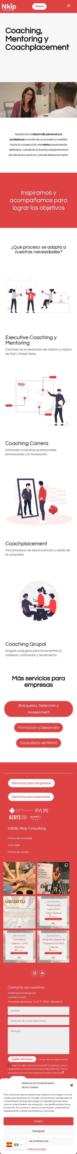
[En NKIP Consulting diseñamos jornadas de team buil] (19, 878)
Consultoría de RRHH (38, 743)
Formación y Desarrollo (38, 728)
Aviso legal (14, 845)
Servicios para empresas (31, 783)
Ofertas (39, 6)
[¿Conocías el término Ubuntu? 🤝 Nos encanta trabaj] (19, 912)
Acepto (38, 1121)
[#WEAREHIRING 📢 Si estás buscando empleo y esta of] (53, 912)
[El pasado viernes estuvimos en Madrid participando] (53, 878)
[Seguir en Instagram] (35, 973)
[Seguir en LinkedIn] (42, 973)
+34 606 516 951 (17, 997)
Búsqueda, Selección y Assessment (39, 709)
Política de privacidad (20, 838)
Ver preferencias (38, 1141)
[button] (71, 1085)
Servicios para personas (31, 797)
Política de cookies (37, 1149)
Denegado (38, 1131)
